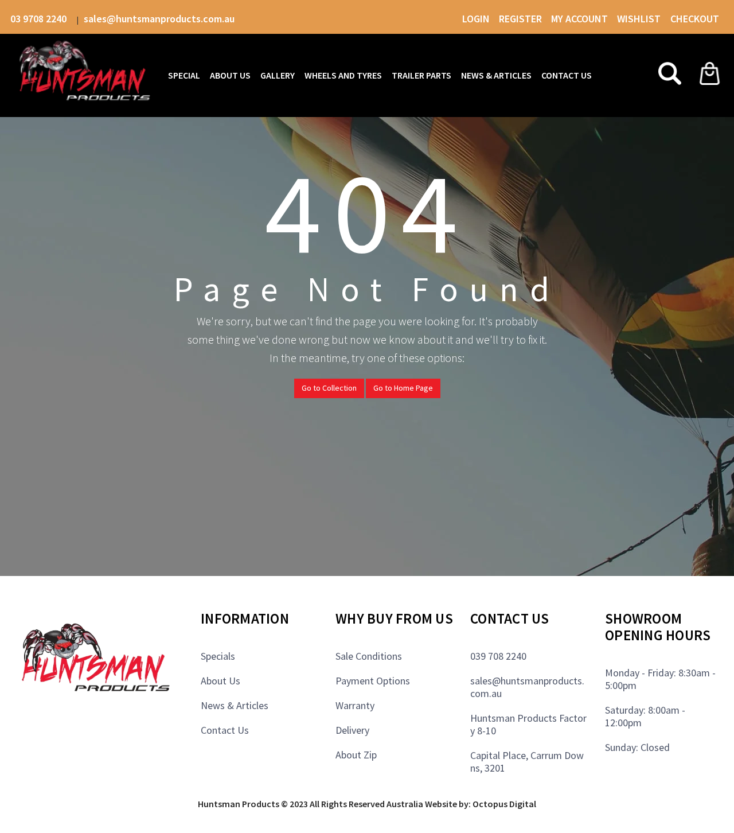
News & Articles (234, 705)
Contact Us (225, 730)
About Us (220, 680)
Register (520, 18)
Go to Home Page (403, 388)
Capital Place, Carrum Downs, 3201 (527, 761)
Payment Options (372, 680)
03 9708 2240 (39, 18)
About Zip (356, 754)
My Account (579, 18)
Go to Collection (329, 388)
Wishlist (640, 18)
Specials (218, 656)
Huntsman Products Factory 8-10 (528, 724)
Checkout (694, 18)
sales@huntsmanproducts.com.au (159, 18)
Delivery (352, 730)
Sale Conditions (368, 656)
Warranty (354, 705)
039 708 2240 (498, 656)
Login (476, 18)
